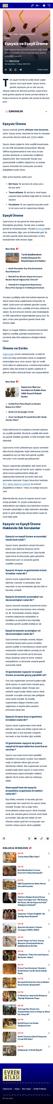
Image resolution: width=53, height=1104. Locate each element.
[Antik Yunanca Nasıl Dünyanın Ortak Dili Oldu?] (9, 1037)
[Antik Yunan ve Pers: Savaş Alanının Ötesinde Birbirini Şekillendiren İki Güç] (9, 941)
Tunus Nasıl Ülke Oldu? (29, 857)
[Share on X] (10, 69)
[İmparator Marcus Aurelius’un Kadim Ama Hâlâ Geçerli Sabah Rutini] (12, 392)
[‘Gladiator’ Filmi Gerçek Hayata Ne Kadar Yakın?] (9, 955)
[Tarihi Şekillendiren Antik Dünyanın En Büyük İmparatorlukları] (12, 258)
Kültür (7, 38)
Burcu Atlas (14, 61)
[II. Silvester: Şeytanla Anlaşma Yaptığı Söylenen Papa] (9, 996)
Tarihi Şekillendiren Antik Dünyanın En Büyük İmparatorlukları (33, 257)
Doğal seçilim (8, 354)
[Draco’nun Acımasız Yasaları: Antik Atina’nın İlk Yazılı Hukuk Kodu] (9, 968)
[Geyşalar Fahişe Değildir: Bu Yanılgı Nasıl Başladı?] (9, 914)
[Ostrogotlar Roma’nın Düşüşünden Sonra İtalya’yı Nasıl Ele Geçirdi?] (9, 1009)
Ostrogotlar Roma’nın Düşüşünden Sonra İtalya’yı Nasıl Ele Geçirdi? (34, 1011)
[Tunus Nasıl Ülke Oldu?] (9, 857)
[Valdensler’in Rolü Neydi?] (9, 1050)
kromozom (41, 228)
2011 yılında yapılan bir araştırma (16, 484)
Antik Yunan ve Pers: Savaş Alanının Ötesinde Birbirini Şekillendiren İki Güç (31, 943)
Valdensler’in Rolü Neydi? (30, 1050)
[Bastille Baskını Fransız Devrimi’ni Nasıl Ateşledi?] (9, 870)
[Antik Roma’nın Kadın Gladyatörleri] (9, 1023)
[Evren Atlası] (5, 5)
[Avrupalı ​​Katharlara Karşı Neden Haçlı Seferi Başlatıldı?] (9, 982)
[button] (32, 5)
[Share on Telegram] (20, 69)
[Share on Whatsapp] (15, 69)
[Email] (35, 838)
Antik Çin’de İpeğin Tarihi (21, 412)
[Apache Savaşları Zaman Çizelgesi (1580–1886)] (9, 928)
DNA (33, 137)
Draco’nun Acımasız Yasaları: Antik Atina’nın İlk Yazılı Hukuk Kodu (32, 970)
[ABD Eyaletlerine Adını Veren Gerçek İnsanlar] (9, 884)
